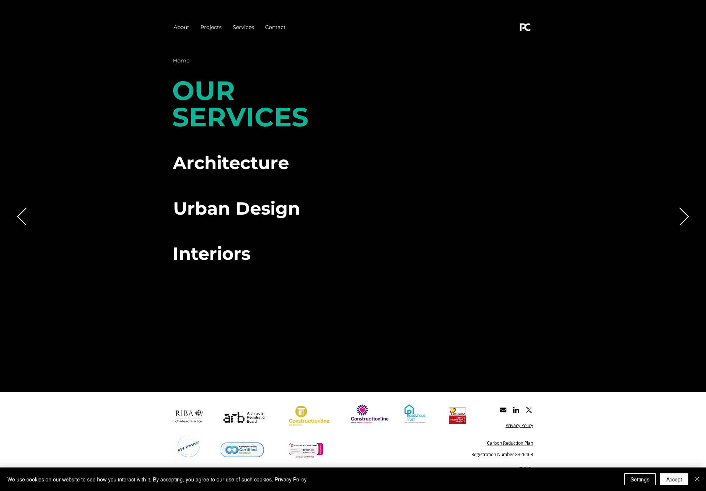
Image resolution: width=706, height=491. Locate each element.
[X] (529, 410)
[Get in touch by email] (503, 410)
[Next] (684, 217)
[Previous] (21, 217)
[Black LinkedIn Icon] (516, 410)
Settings (640, 479)
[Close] (697, 479)
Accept (674, 479)
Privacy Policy (291, 479)
